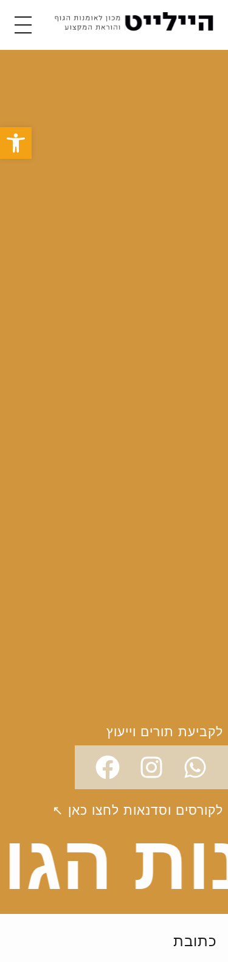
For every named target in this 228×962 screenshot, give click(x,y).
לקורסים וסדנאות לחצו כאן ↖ (137, 810)
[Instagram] (151, 767)
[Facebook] (108, 767)
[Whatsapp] (195, 767)
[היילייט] (133, 23)
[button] (16, 143)
